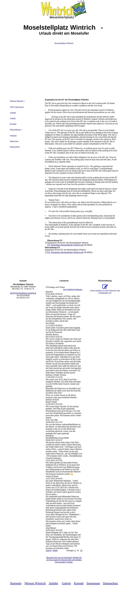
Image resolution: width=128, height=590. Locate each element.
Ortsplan (13, 136)
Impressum (14, 141)
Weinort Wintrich (16, 101)
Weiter (55, 550)
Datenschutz (15, 147)
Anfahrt (13, 113)
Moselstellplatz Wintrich (64, 43)
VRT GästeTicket (17, 107)
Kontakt (13, 124)
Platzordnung (15, 130)
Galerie (13, 118)
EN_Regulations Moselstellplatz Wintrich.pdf (65, 245)
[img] (64, 9)
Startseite (16, 583)
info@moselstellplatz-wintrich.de (23, 293)
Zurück (49, 550)
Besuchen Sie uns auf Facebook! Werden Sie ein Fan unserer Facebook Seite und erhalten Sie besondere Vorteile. (64, 560)
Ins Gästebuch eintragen (72, 289)
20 (81, 550)
